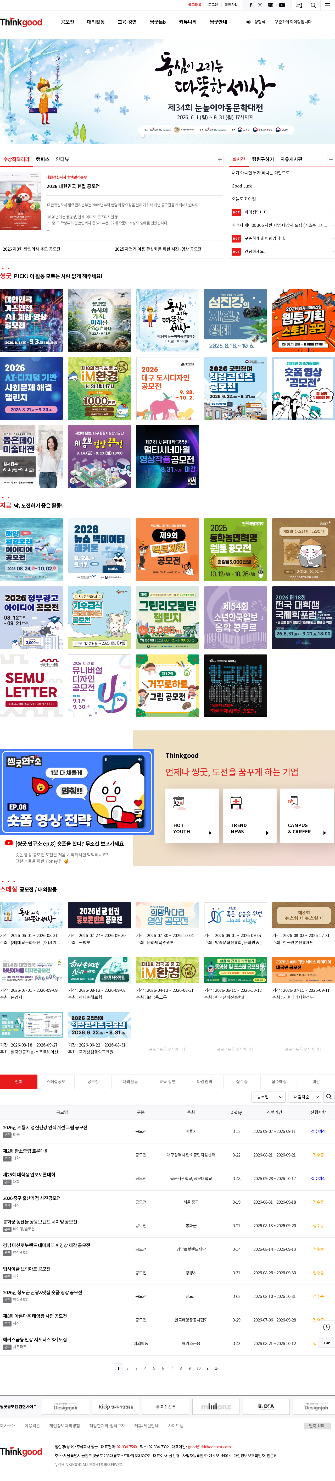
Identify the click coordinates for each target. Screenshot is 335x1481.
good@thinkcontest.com (209, 1447)
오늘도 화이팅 (279, 199)
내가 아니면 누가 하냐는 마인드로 (279, 173)
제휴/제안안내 (146, 1426)
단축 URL (317, 1426)
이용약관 (32, 1426)
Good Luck (279, 186)
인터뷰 (62, 159)
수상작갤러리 (16, 159)
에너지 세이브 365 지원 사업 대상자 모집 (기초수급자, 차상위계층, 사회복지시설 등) (279, 225)
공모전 (67, 22)
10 (199, 1369)
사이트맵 (175, 1426)
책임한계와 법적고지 (107, 1426)
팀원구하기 (263, 159)
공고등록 (195, 5)
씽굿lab (158, 22)
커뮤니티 (188, 22)
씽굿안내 (218, 22)
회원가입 (231, 5)
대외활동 (95, 22)
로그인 (213, 5)
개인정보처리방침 (64, 1426)
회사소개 (7, 1426)
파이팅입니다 (280, 212)
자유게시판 (292, 159)
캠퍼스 (42, 159)
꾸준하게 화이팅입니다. (280, 238)
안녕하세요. (280, 251)
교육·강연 (127, 22)
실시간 (238, 159)
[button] (130, 135)
